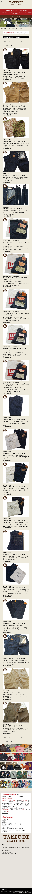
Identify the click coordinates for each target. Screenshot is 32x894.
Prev (2, 22)
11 (24, 43)
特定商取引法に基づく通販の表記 (16, 891)
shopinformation (4, 891)
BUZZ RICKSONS (8, 104)
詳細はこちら (5, 813)
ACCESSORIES (20, 7)
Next (30, 22)
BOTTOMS (12, 7)
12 (26, 43)
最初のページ (7, 41)
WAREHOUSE (7, 70)
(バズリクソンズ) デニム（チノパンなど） (15, 106)
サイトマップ (26, 891)
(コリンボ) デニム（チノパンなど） (13, 208)
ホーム (2, 28)
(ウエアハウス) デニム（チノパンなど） (14, 72)
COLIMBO (6, 207)
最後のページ (9, 45)
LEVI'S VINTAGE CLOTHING (11, 240)
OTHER (28, 7)
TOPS (4, 7)
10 (26, 41)
